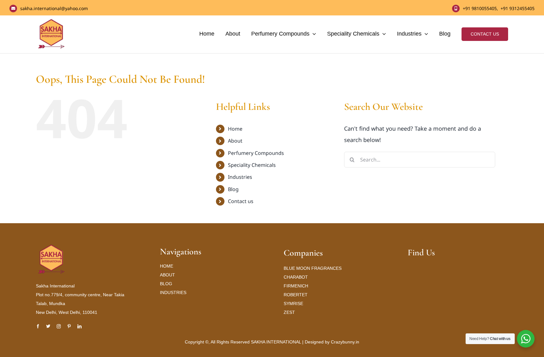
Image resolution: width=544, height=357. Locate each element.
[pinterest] (69, 326)
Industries (240, 176)
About (235, 140)
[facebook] (38, 326)
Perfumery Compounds (256, 153)
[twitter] (48, 326)
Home (235, 128)
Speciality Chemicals (252, 165)
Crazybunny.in (345, 341)
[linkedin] (79, 326)
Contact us (240, 201)
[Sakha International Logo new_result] (51, 246)
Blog (233, 189)
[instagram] (59, 326)
